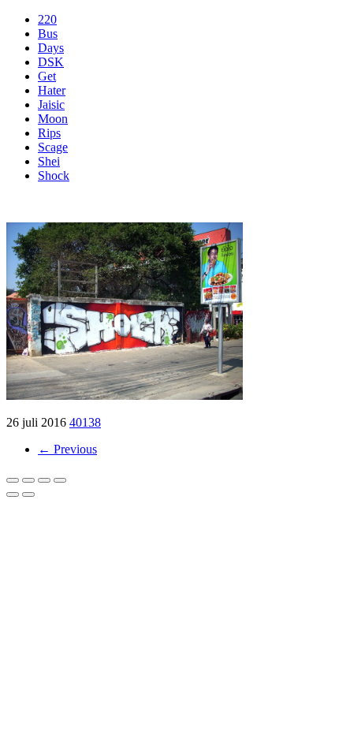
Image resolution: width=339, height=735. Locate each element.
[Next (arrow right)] (28, 494)
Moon (53, 118)
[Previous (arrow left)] (12, 494)
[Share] (28, 480)
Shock (53, 175)
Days (51, 47)
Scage (53, 147)
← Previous (67, 449)
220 (47, 19)
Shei (49, 161)
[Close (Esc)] (12, 480)
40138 (85, 422)
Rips (49, 133)
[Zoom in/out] (60, 480)
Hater (51, 90)
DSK (51, 62)
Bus (48, 33)
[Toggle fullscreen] (44, 480)
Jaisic (51, 104)
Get (47, 76)
